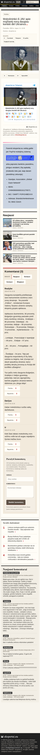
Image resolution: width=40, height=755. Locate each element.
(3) (27, 24)
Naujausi (16, 276)
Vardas (9, 475)
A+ (18, 75)
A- (4, 75)
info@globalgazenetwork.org (14, 747)
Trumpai (11, 6)
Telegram (18, 38)
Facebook (10, 38)
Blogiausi (20, 282)
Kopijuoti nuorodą (9, 41)
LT (24, 2)
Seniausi (27, 276)
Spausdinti (24, 75)
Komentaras (10, 483)
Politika (17, 6)
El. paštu (25, 38)
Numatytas (11, 75)
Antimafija (24, 6)
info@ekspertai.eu (20, 135)
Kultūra (31, 6)
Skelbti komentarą (16, 502)
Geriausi (9, 282)
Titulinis (4, 6)
